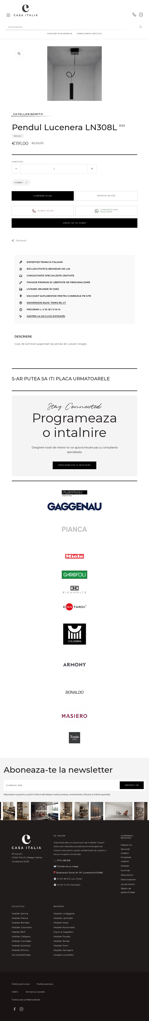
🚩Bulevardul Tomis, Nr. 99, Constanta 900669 (78, 872)
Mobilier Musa (61, 922)
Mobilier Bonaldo (20, 922)
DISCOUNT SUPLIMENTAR (59, 34)
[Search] (140, 27)
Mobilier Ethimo (20, 950)
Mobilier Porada (62, 936)
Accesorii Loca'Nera (64, 954)
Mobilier (125, 865)
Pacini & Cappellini (63, 932)
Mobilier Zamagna (63, 950)
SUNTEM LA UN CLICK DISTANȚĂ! (46, 316)
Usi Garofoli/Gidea (21, 954)
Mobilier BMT (19, 932)
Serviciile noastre (125, 851)
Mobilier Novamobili (64, 927)
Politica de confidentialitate (26, 999)
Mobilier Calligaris (21, 936)
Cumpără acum (43, 196)
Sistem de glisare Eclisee (128, 890)
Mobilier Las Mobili (63, 918)
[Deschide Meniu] (8, 15)
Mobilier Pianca (20, 918)
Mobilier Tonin (61, 945)
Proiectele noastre (126, 859)
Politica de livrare (21, 984)
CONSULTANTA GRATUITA (89, 34)
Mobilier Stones (61, 941)
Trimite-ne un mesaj (67, 866)
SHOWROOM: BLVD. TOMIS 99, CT (46, 302)
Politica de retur (45, 984)
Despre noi (126, 844)
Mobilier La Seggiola (64, 913)
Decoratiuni (127, 875)
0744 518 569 (64, 860)
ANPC (15, 991)
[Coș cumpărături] (141, 15)
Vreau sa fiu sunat (74, 223)
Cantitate (17, 162)
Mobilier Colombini (22, 927)
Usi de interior (128, 884)
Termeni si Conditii (35, 991)
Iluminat (125, 870)
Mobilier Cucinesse (21, 941)
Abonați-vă (132, 785)
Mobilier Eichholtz (21, 945)
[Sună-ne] (134, 15)
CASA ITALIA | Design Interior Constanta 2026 (27, 859)
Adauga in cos (106, 195)
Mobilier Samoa (20, 913)
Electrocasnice (128, 879)
